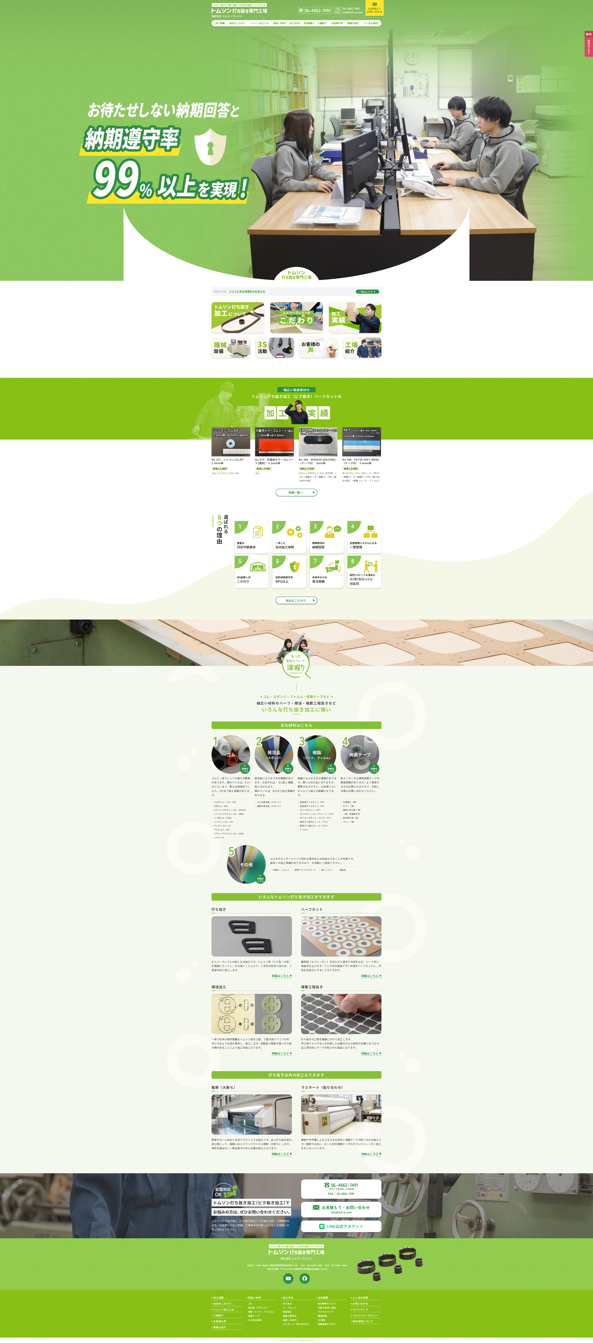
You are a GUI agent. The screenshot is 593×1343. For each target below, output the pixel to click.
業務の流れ (353, 23)
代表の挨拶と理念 (327, 1307)
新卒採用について (363, 1321)
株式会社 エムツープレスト (296, 1258)
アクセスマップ (326, 1311)
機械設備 (322, 1315)
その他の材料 (255, 1320)
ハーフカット (289, 1307)
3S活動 (321, 1320)
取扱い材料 (279, 23)
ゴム (250, 1303)
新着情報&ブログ (326, 1324)
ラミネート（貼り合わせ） (296, 1324)
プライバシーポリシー (366, 1315)
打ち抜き (287, 1303)
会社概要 (308, 23)
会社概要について (327, 1303)
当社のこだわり (237, 23)
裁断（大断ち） (291, 1320)
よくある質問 (371, 23)
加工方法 (294, 23)
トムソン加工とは (259, 23)
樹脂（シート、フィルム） (262, 1311)
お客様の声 (337, 23)
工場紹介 (322, 23)
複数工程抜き (290, 1315)
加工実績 (220, 23)
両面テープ (253, 1315)
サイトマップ (360, 1309)
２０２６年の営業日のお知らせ (247, 291)
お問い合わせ (360, 1303)
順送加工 (287, 1311)
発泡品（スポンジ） (258, 1307)
